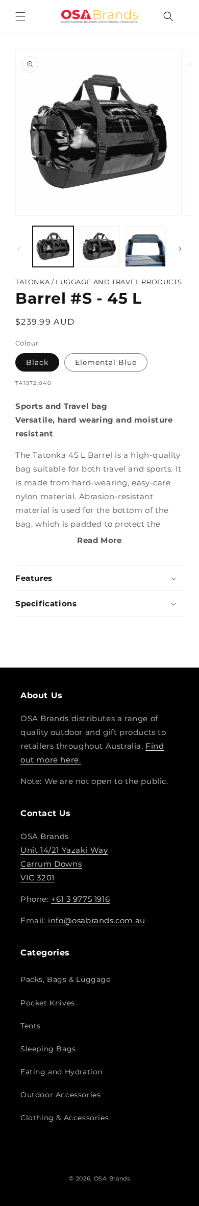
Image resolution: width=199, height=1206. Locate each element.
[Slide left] (19, 249)
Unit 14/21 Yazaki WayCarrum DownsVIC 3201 (64, 863)
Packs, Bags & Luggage (65, 979)
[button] (20, 16)
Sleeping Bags (48, 1048)
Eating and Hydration (61, 1071)
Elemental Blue (106, 362)
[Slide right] (180, 249)
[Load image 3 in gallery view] (99, 246)
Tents (30, 1025)
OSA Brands (112, 1178)
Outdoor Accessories (60, 1094)
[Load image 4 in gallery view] (145, 246)
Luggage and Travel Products (119, 282)
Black (37, 362)
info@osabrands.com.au (96, 920)
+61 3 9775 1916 (80, 899)
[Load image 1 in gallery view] (53, 246)
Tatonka (33, 282)
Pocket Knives (47, 1002)
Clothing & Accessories (64, 1117)
